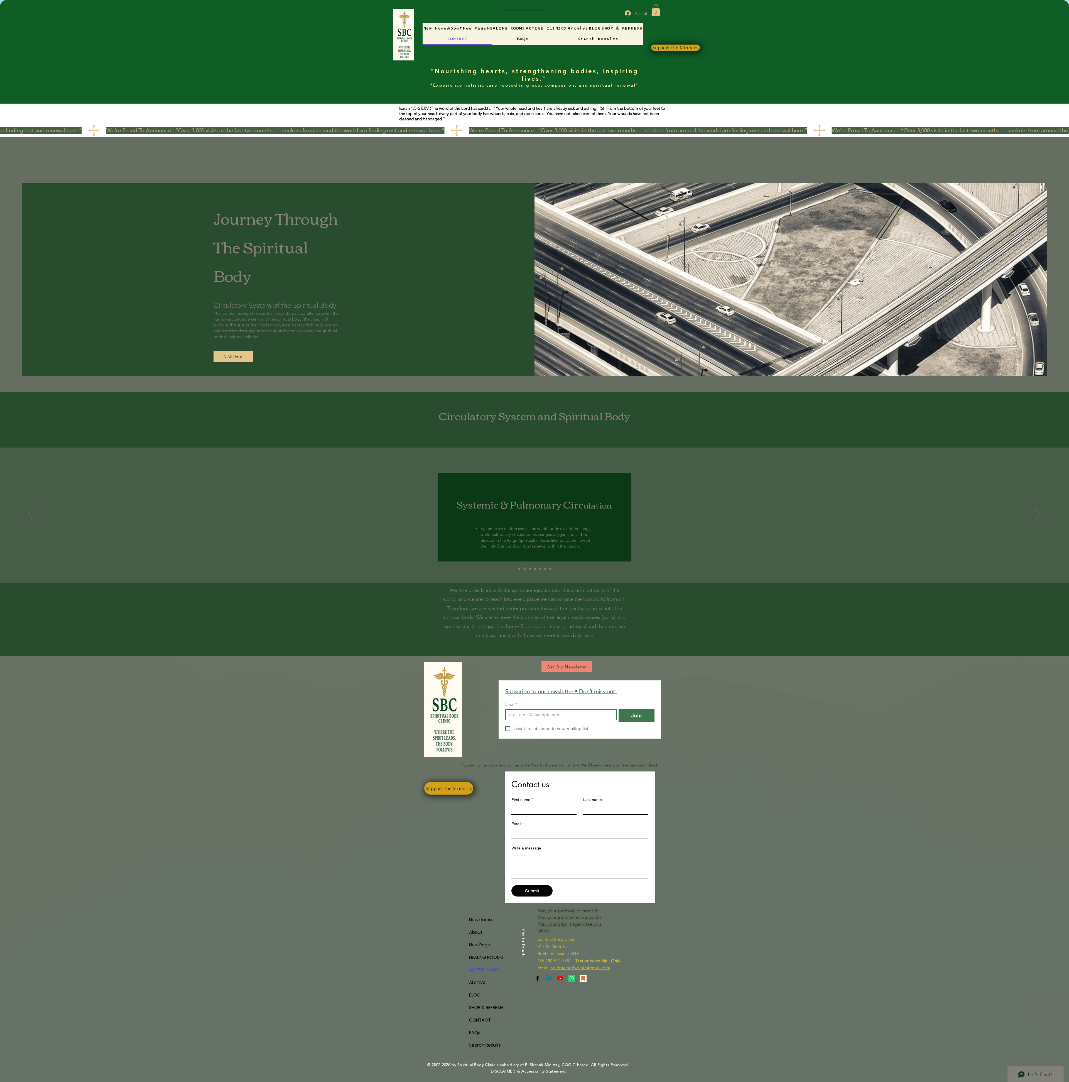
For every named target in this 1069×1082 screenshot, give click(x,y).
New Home (480, 920)
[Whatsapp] (571, 978)
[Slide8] (550, 569)
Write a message (526, 848)
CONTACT (480, 1020)
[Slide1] (519, 569)
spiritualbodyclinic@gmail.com (580, 967)
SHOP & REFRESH (486, 1007)
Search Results (485, 1045)
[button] (656, 10)
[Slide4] (535, 569)
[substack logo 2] (583, 978)
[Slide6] (540, 569)
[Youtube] (560, 978)
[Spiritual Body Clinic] (548, 978)
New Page (479, 945)
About (475, 932)
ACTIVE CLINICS (485, 970)
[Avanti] (1038, 515)
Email (511, 704)
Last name (592, 799)
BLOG (474, 995)
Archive (477, 982)
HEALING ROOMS (486, 957)
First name (522, 799)
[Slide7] (545, 569)
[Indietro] (30, 515)
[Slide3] (529, 569)
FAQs (474, 1032)
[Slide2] (524, 569)
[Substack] (537, 978)
